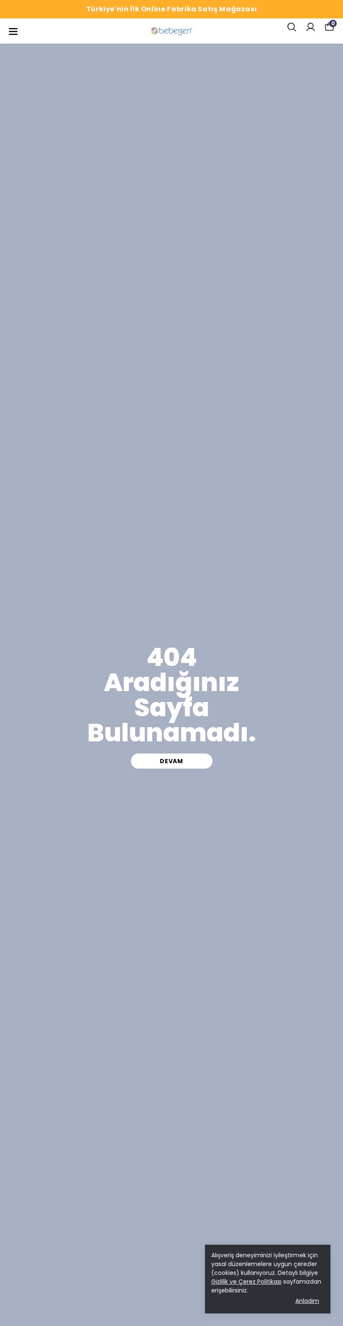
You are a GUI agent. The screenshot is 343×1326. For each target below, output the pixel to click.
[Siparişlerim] (310, 27)
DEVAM (171, 761)
